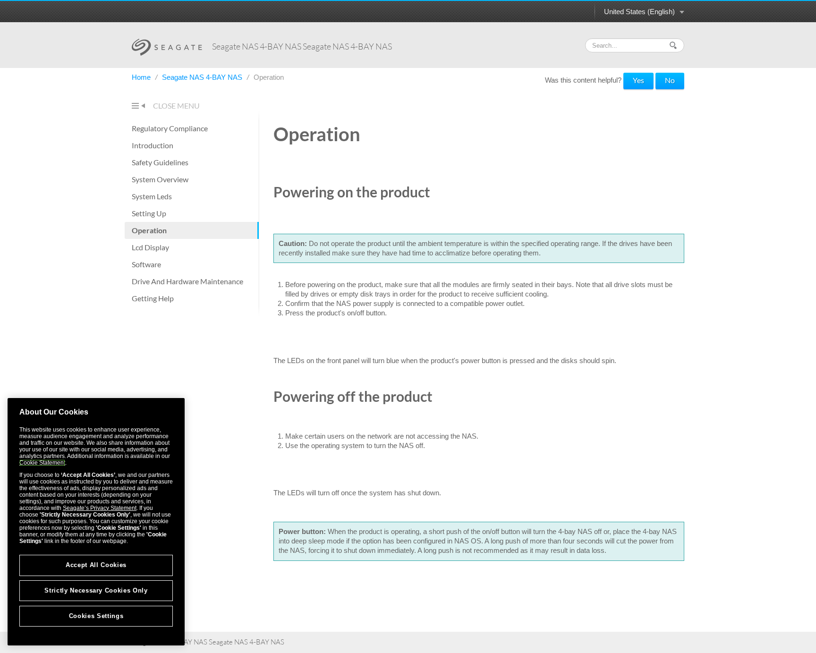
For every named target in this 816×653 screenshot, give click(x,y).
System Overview (160, 179)
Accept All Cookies (96, 564)
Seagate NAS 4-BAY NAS (203, 77)
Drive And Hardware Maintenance (187, 281)
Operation (149, 230)
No (670, 80)
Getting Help (153, 298)
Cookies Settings (96, 615)
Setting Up (149, 213)
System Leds (152, 196)
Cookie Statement (42, 462)
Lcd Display (150, 247)
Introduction (152, 145)
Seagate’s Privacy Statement (99, 508)
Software (146, 264)
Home (142, 77)
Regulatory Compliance (170, 128)
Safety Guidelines (160, 162)
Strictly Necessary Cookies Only (95, 590)
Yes (638, 80)
